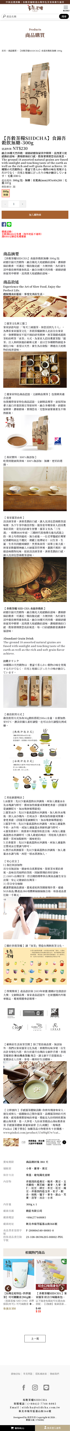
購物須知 (15, 1373)
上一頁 (35, 1339)
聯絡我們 (54, 1373)
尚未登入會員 (54, 1428)
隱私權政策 (41, 1373)
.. (56, 1417)
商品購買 (12, 50)
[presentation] (8, 1288)
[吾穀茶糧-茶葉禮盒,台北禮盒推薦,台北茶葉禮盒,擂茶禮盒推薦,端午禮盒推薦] (35, 9)
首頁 (4, 50)
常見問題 (27, 1373)
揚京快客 (31, 1417)
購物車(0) (19, 1428)
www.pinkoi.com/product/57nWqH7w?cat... (31, 1132)
